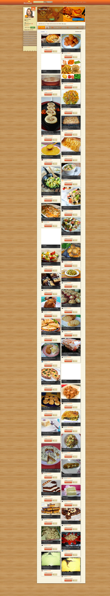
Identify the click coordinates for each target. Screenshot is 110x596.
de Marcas (81, 27)
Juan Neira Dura (70, 83)
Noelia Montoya (50, 135)
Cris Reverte (49, 411)
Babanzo (48, 47)
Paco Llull (49, 385)
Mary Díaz (49, 570)
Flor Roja (48, 336)
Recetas (65, 2)
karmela (68, 236)
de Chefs (64, 27)
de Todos (43, 27)
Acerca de (79, 2)
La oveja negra (70, 210)
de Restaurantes (72, 27)
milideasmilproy (70, 427)
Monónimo (69, 282)
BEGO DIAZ (49, 90)
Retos (74, 2)
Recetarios (70, 2)
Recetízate (69, 180)
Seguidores (27, 24)
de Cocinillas (56, 27)
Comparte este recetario (78, 19)
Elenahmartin (69, 403)
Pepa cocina (69, 156)
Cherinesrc (49, 473)
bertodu (48, 361)
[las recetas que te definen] (28, 3)
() (26, 31)
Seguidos (27, 25)
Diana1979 (69, 478)
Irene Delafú (49, 159)
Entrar (84, 2)
